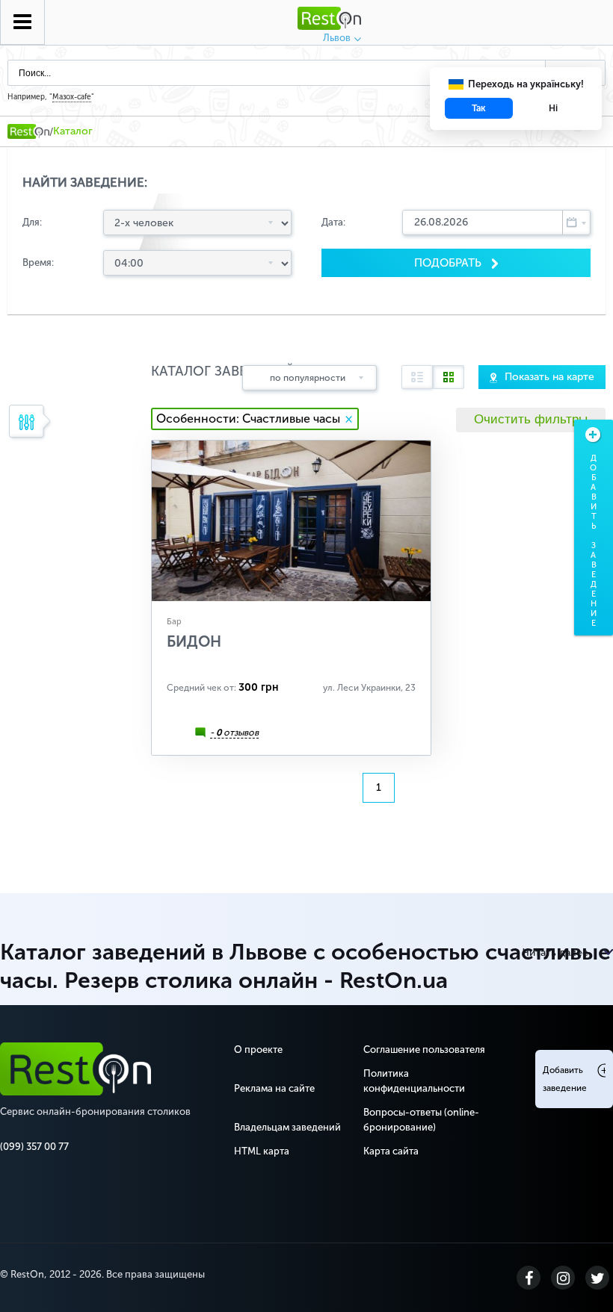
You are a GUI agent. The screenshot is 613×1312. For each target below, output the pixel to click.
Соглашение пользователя (424, 1049)
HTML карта (261, 1151)
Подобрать (449, 263)
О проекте (258, 1049)
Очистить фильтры (531, 419)
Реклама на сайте (274, 1088)
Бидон (194, 641)
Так (479, 108)
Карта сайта (391, 1151)
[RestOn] (28, 131)
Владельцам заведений (287, 1127)
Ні (553, 108)
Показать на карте (549, 376)
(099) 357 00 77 (34, 1146)
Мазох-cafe (71, 97)
